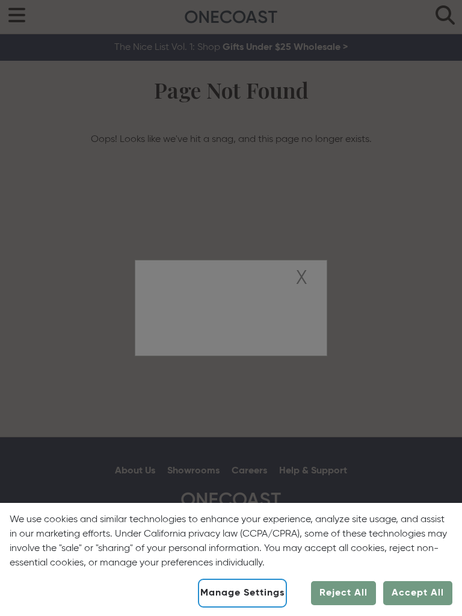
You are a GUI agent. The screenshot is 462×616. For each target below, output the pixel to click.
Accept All (418, 593)
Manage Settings (242, 593)
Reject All (343, 593)
